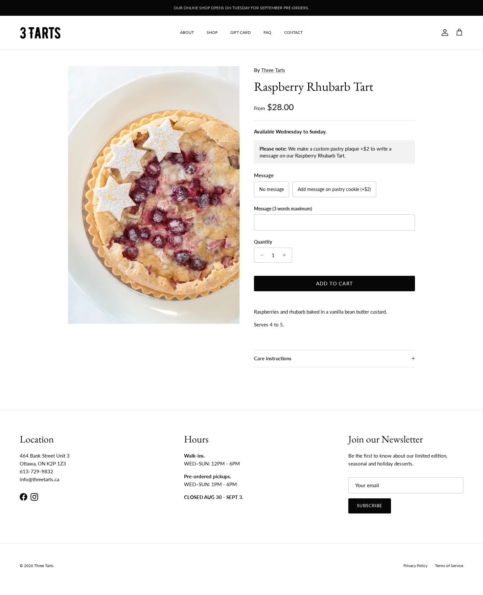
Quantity (263, 242)
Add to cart (334, 283)
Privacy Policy (415, 565)
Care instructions (272, 358)
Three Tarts (273, 70)
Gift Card (240, 32)
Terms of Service (449, 565)
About (187, 32)
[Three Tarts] (40, 32)
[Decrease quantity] (260, 255)
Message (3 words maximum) (283, 208)
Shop (212, 32)
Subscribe (369, 505)
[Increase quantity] (286, 255)
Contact (293, 32)
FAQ (267, 32)
